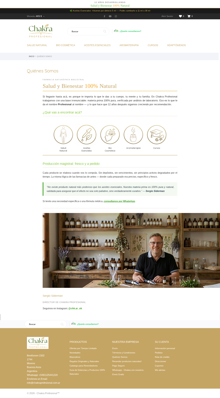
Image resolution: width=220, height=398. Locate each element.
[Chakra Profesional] (46, 31)
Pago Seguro (118, 365)
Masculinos (75, 357)
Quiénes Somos (119, 357)
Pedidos (159, 352)
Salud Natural (37, 45)
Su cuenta (162, 342)
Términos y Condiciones (123, 352)
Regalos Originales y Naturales (84, 361)
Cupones (159, 365)
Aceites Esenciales (97, 45)
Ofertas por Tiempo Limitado (83, 348)
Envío (115, 348)
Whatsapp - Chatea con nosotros (128, 370)
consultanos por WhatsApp (119, 201)
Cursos (153, 45)
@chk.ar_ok (75, 308)
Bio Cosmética (65, 45)
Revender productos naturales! (127, 361)
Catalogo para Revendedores (84, 365)
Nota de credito (162, 357)
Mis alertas (160, 370)
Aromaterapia (129, 45)
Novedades (75, 352)
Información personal (165, 348)
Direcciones (160, 361)
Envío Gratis (118, 374)
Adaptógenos (176, 45)
